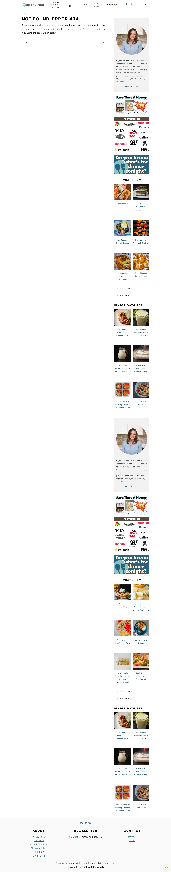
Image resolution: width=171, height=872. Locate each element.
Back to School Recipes (55, 5)
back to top (85, 823)
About (132, 840)
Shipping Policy (39, 848)
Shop (84, 4)
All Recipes (97, 4)
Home (24, 13)
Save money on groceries (124, 288)
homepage (27, 29)
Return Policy (38, 852)
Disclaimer (39, 840)
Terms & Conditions (39, 844)
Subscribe (112, 4)
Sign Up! (73, 837)
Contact (132, 837)
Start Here (71, 4)
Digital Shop (39, 856)
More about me (131, 87)
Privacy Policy (39, 837)
